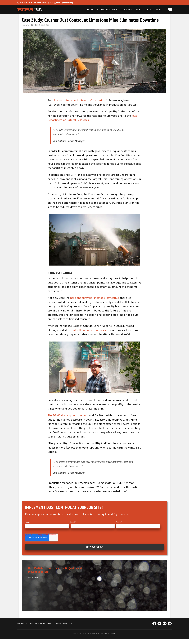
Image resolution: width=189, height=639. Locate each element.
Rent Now (41, 2)
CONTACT (67, 623)
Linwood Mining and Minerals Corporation (78, 100)
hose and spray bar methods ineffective (94, 298)
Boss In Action (108, 9)
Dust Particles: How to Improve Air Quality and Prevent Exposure (55, 570)
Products (91, 9)
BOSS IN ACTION (37, 623)
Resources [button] (125, 9)
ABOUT (50, 623)
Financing (68, 2)
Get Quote (55, 2)
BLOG (58, 623)
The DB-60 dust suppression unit (68, 415)
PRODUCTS (22, 623)
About (139, 9)
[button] (170, 9)
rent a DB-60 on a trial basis (88, 330)
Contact (149, 9)
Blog (158, 9)
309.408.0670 (26, 2)
